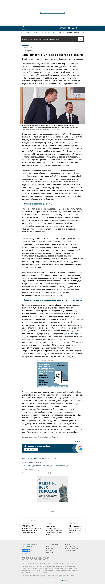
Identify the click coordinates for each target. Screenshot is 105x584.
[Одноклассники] (35, 558)
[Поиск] (77, 28)
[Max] (44, 558)
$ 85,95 (28, 33)
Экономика (25, 45)
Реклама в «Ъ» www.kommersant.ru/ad (52, 13)
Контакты (49, 548)
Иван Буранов (26, 465)
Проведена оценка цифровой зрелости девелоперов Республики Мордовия (31, 530)
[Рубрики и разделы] (81, 28)
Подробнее (64, 580)
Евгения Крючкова (42, 465)
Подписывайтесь (31, 449)
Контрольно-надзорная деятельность (35, 473)
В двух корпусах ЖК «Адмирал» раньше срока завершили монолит (79, 530)
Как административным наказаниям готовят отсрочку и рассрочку (53, 300)
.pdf (68, 134)
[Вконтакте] (27, 558)
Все (35, 520)
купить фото (56, 129)
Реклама (49, 550)
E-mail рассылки (70, 550)
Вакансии (49, 553)
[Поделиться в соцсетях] (81, 50)
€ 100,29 (34, 33)
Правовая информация (72, 548)
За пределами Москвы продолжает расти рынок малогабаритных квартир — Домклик (55, 531)
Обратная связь (70, 546)
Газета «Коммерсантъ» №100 (32, 458)
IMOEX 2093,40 (49, 33)
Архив (48, 546)
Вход (73, 28)
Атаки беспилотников (73, 33)
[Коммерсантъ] (23, 28)
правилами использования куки (50, 39)
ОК (81, 39)
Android (67, 544)
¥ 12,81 (41, 33)
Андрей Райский (59, 465)
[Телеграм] (23, 558)
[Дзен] (31, 558)
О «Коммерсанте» (52, 544)
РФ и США (61, 33)
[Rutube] (40, 558)
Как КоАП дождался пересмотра (38, 204)
